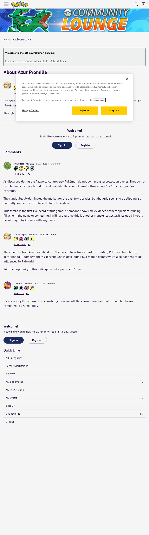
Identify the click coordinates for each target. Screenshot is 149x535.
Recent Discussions (17, 366)
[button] (7, 85)
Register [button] (85, 145)
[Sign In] (143, 4)
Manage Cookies (30, 110)
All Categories (14, 358)
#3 (29, 244)
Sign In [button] (62, 145)
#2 (29, 173)
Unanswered (74, 413)
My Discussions (15, 390)
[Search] (136, 4)
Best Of (10, 405)
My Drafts (74, 398)
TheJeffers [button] (19, 163)
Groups (10, 421)
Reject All (85, 110)
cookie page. (99, 100)
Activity (10, 374)
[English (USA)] (19, 4)
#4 (27, 293)
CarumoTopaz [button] (20, 234)
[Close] (127, 79)
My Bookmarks (74, 381)
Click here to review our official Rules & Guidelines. (35, 61)
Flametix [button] (18, 283)
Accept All (113, 110)
